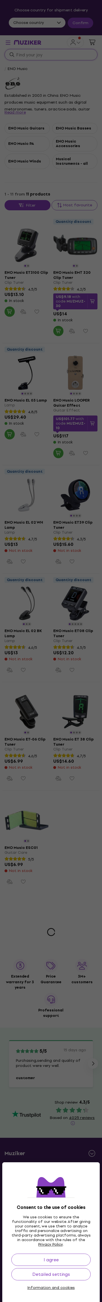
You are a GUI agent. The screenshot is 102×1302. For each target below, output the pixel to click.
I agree (51, 1259)
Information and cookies (51, 1288)
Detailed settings (51, 1274)
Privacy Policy (50, 1244)
